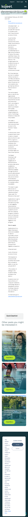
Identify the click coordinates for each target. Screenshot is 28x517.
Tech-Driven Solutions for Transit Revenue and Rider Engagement (13, 348)
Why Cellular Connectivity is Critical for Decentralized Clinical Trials (13, 380)
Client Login (20, 2)
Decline (17, 448)
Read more (9, 357)
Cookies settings (17, 440)
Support (12, 2)
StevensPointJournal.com (15, 296)
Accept (17, 444)
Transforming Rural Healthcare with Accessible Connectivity (13, 412)
